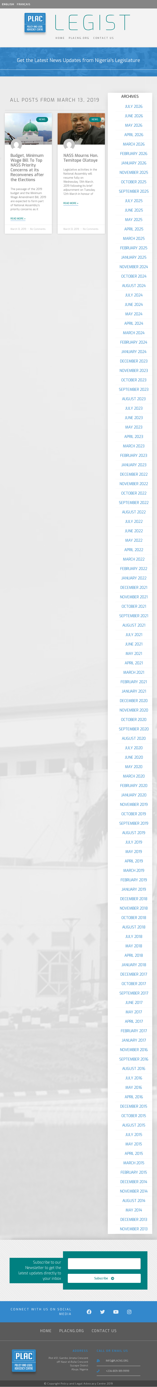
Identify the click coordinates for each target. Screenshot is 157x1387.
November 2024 (133, 267)
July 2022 (134, 521)
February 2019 (134, 880)
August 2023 (134, 399)
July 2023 (134, 408)
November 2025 (133, 172)
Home (60, 38)
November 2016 (134, 1049)
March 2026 (134, 144)
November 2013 (134, 1229)
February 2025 (133, 248)
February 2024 (133, 342)
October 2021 (134, 606)
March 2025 (134, 238)
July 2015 (133, 1134)
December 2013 (133, 1219)
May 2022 (133, 540)
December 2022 (134, 474)
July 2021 (133, 634)
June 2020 (134, 757)
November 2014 (134, 1191)
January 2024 (133, 351)
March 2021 (133, 672)
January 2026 (133, 163)
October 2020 (133, 719)
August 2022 (134, 512)
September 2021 (133, 616)
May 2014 (134, 1210)
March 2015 (133, 1163)
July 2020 (134, 748)
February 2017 (134, 1031)
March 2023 (134, 446)
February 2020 (133, 785)
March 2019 (133, 870)
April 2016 (134, 1097)
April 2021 (134, 663)
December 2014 (133, 1181)
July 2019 (133, 842)
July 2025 (134, 200)
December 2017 (133, 974)
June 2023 (134, 417)
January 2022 (133, 578)
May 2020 (133, 766)
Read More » (18, 218)
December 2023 (134, 361)
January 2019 (133, 889)
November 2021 (134, 597)
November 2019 (134, 804)
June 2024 (134, 304)
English (8, 4)
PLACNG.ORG (79, 38)
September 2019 (133, 823)
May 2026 (133, 125)
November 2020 (133, 710)
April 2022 (133, 549)
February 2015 (134, 1172)
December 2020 (134, 700)
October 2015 (133, 1115)
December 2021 (133, 587)
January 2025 (133, 257)
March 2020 (134, 776)
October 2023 (133, 380)
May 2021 (134, 653)
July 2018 (133, 936)
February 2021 (134, 682)
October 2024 (133, 276)
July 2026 (134, 106)
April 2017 (134, 1021)
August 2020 (134, 738)
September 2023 (134, 389)
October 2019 (133, 814)
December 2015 (133, 1106)
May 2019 (133, 851)
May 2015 (133, 1144)
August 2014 (133, 1200)
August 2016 (133, 1068)
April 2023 (133, 436)
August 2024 (134, 285)
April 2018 (133, 955)
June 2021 (133, 644)
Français (23, 4)
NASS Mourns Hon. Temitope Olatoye (80, 158)
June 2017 (133, 1002)
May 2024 (133, 314)
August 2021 (133, 625)
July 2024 (134, 295)
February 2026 (133, 153)
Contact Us (103, 38)
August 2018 (134, 927)
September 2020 (134, 729)
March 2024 (134, 333)
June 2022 (134, 531)
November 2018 (134, 908)
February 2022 (133, 568)
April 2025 (133, 229)
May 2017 (134, 1012)
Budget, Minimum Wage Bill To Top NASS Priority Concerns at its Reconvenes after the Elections (27, 167)
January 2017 (134, 1040)
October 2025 (133, 182)
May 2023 (133, 427)
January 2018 (133, 965)
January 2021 (134, 691)
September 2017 (133, 993)
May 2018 (133, 946)
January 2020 (133, 795)
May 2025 (133, 219)
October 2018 (133, 917)
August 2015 (133, 1125)
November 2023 (133, 370)
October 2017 (134, 983)
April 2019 (134, 861)
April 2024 (133, 323)
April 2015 (134, 1153)
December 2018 (133, 898)
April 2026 (133, 134)
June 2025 (134, 210)
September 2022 (134, 502)
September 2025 (134, 191)
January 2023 (133, 465)
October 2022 (133, 493)
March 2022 (134, 559)
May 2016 (133, 1087)
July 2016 (133, 1078)
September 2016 (133, 1059)
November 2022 (133, 483)
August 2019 (133, 832)
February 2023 (133, 455)
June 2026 (134, 116)
